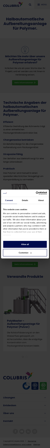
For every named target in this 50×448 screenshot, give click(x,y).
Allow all (25, 244)
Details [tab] (25, 200)
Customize (23, 253)
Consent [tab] (9, 200)
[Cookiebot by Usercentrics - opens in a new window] (36, 193)
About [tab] (41, 200)
